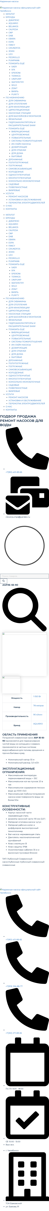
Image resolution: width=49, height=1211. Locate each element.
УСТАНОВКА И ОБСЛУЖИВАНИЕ (25, 400)
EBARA (12, 239)
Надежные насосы (9, 1)
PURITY (15, 295)
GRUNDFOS (14, 249)
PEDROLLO (14, 258)
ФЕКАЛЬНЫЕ (15, 320)
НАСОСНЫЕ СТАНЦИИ (20, 314)
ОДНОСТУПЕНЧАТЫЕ (19, 376)
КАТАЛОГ (10, 215)
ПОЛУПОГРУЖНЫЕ (18, 363)
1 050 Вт (37, 696)
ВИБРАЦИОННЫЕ (20, 332)
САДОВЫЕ (14, 385)
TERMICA (15, 277)
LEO (11, 255)
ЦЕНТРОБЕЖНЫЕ (20, 335)
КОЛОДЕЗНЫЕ (16, 373)
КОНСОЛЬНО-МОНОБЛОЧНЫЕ (24, 382)
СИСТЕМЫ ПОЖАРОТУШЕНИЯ (26, 342)
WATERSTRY (17, 283)
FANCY (12, 246)
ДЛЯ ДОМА (17, 354)
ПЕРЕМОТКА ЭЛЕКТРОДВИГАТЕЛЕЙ (27, 403)
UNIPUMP (16, 280)
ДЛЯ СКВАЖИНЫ (17, 301)
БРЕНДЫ (10, 218)
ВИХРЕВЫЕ (14, 391)
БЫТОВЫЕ (16, 357)
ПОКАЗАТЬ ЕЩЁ (17, 264)
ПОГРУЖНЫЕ (15, 366)
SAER (14, 267)
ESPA (11, 243)
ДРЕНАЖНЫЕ (16, 360)
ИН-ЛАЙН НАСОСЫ (21, 345)
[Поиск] (3, 581)
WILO (14, 286)
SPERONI (16, 274)
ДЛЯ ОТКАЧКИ (18, 351)
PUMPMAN (14, 261)
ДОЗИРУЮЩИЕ (19, 348)
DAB (11, 236)
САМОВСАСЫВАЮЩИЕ (20, 369)
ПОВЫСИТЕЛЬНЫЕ (21, 339)
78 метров (38, 706)
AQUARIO (13, 224)
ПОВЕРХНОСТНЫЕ (18, 388)
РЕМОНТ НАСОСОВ (18, 397)
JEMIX (12, 252)
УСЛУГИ (10, 394)
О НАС (9, 407)
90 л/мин (37, 715)
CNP (11, 233)
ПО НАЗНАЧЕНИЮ (15, 298)
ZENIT (14, 289)
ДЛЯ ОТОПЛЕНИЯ (18, 305)
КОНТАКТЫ (11, 410)
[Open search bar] (1, 572)
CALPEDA (13, 230)
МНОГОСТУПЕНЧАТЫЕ (20, 379)
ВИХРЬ (14, 292)
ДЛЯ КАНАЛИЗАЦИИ (19, 308)
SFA (13, 270)
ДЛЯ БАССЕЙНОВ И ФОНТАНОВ (25, 317)
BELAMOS (13, 227)
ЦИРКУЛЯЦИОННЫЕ (19, 311)
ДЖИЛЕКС (14, 221)
